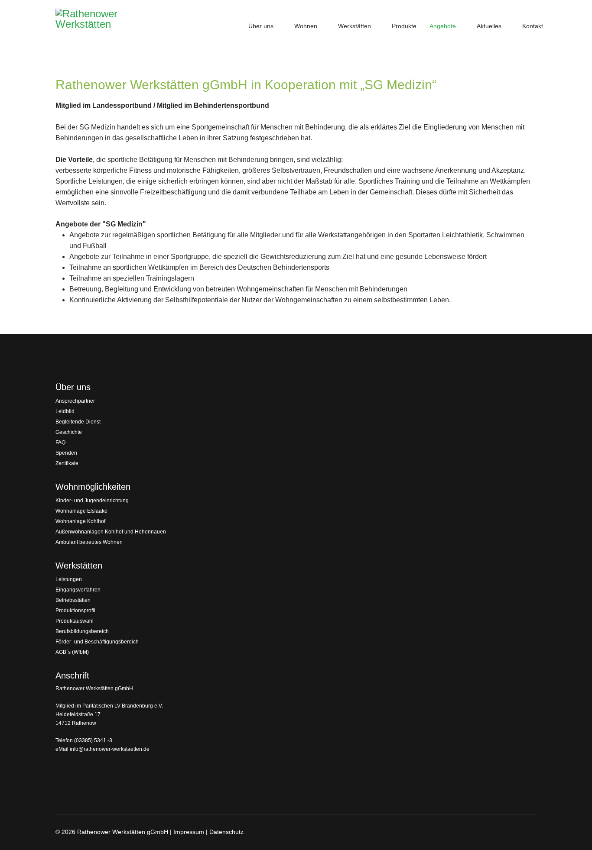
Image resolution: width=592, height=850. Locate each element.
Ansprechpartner (75, 401)
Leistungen (68, 579)
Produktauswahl (74, 621)
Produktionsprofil (75, 611)
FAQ (60, 443)
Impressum (188, 831)
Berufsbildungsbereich (82, 631)
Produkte (404, 26)
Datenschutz (226, 831)
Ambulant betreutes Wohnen (89, 542)
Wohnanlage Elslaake (81, 511)
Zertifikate (66, 463)
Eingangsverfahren (78, 590)
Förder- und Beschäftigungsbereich (97, 642)
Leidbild (65, 411)
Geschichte (68, 432)
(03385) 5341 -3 (93, 740)
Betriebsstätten (73, 600)
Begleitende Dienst (78, 422)
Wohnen (305, 26)
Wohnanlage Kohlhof (80, 521)
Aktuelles (489, 26)
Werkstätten (354, 26)
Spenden (66, 453)
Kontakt (532, 26)
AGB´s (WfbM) (72, 652)
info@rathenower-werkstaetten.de (110, 749)
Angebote (442, 26)
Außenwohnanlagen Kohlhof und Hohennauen (110, 532)
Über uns (260, 26)
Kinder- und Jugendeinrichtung (92, 501)
